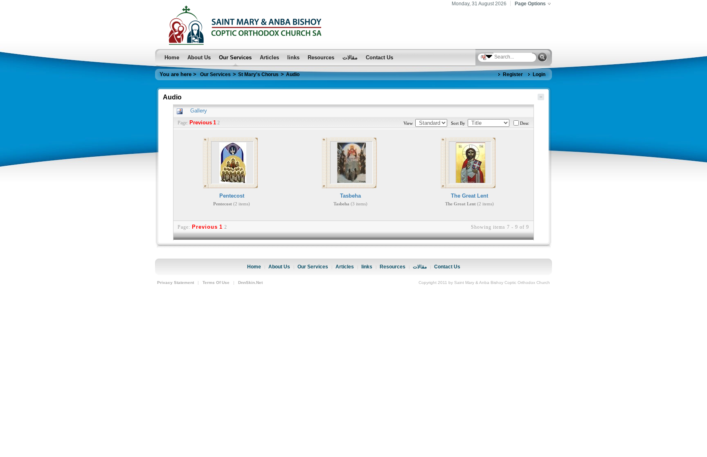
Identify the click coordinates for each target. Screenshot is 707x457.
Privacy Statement (175, 282)
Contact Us (447, 266)
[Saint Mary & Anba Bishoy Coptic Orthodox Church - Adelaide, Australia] (247, 24)
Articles (344, 266)
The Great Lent (469, 196)
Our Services (312, 266)
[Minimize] (541, 96)
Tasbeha (350, 196)
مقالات (420, 266)
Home (254, 266)
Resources (392, 266)
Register (513, 74)
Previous (200, 122)
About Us (279, 266)
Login (539, 74)
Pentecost (231, 196)
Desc (524, 123)
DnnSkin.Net (250, 282)
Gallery (198, 111)
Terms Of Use (216, 282)
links (366, 266)
